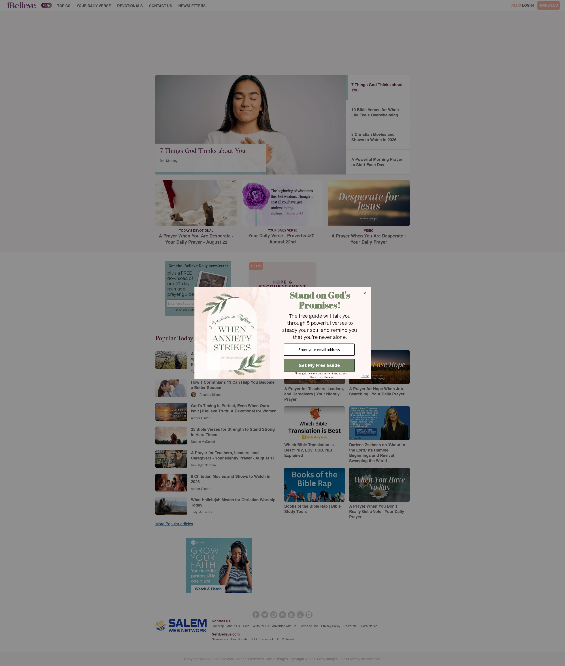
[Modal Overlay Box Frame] (282, 333)
